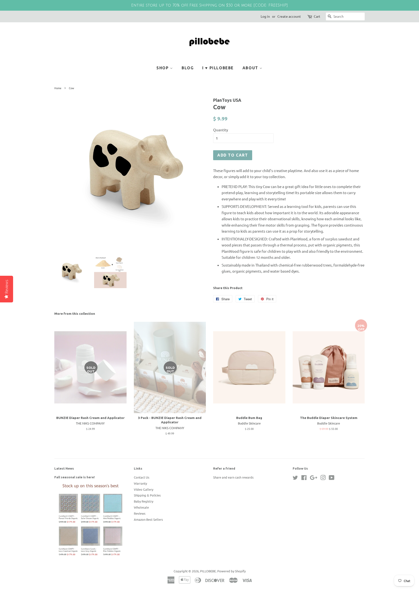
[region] (209, 5)
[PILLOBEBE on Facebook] (304, 478)
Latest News (64, 468)
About (251, 68)
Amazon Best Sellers (148, 519)
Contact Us (141, 477)
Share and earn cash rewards (233, 477)
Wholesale (141, 507)
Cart (317, 16)
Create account (289, 16)
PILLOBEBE (208, 571)
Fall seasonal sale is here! (74, 477)
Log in (265, 16)
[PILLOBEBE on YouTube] (331, 478)
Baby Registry (143, 501)
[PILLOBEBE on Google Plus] (313, 478)
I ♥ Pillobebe (218, 68)
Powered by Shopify (231, 571)
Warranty (140, 483)
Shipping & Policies (147, 495)
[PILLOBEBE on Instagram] (323, 478)
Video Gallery (143, 489)
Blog (187, 68)
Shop (163, 68)
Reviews (139, 513)
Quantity (220, 129)
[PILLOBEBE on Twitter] (295, 478)
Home (57, 88)
